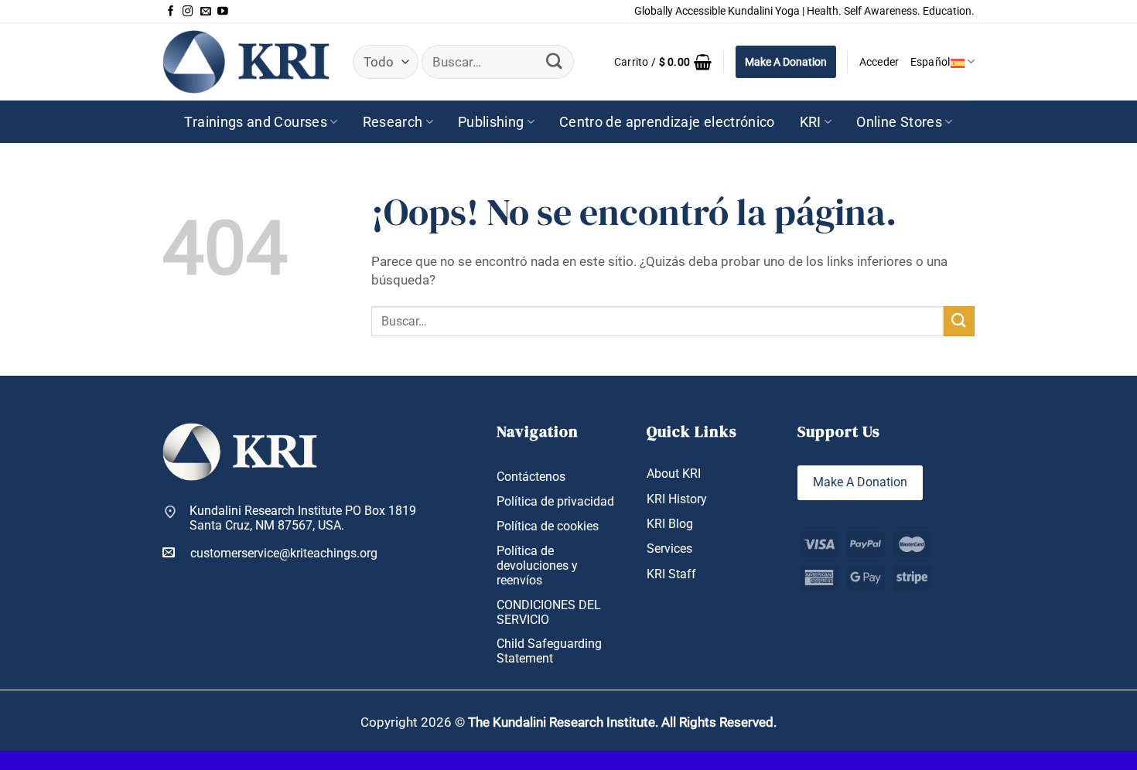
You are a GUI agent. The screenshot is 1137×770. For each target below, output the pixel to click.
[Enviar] (555, 61)
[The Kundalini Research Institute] (245, 61)
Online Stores (899, 122)
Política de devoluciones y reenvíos (537, 565)
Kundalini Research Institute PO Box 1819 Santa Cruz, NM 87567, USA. (303, 518)
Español (930, 62)
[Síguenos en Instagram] (188, 11)
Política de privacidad (555, 501)
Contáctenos (531, 476)
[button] (663, 62)
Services (669, 548)
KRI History (677, 499)
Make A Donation (786, 62)
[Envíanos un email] (205, 11)
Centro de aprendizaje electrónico (667, 122)
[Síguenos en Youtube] (222, 11)
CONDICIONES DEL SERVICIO (549, 612)
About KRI (674, 473)
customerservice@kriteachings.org (283, 553)
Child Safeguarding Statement (549, 651)
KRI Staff (671, 574)
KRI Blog (670, 523)
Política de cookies (548, 526)
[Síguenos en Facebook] (171, 11)
